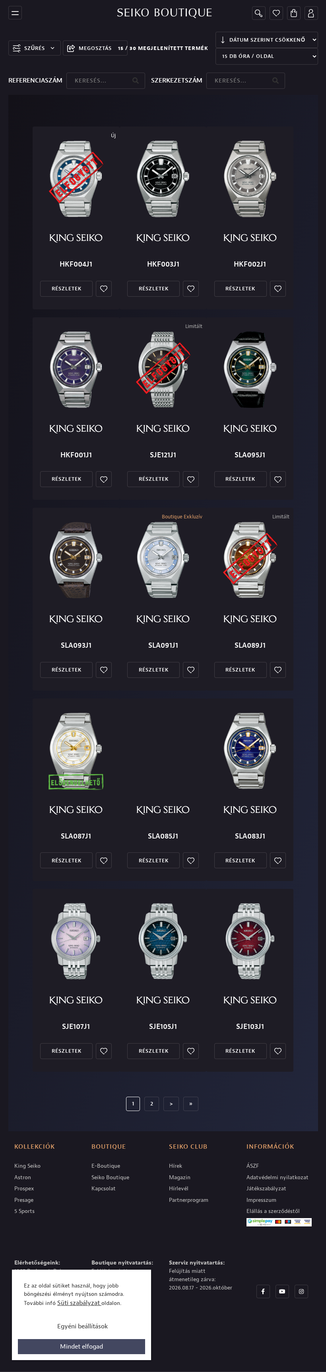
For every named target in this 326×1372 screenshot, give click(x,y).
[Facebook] (263, 1291)
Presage (23, 1200)
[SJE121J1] (163, 369)
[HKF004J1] (76, 179)
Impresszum (261, 1200)
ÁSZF (252, 1166)
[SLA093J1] (76, 560)
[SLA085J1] (163, 751)
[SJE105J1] (163, 941)
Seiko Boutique (110, 1177)
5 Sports (24, 1211)
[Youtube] (282, 1291)
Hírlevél (178, 1188)
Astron (22, 1177)
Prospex (24, 1188)
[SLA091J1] (163, 560)
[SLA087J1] (76, 751)
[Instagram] (301, 1291)
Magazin (179, 1177)
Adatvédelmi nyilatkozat (277, 1177)
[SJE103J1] (250, 941)
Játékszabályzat (266, 1188)
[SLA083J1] (250, 751)
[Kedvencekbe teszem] (104, 289)
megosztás (95, 48)
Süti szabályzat (79, 1303)
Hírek (175, 1166)
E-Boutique (105, 1166)
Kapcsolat (103, 1188)
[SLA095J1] (250, 369)
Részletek (67, 288)
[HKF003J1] (163, 179)
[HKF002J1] (250, 179)
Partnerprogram (188, 1200)
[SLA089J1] (250, 560)
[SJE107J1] (76, 941)
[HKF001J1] (76, 369)
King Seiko (27, 1166)
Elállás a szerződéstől (273, 1211)
